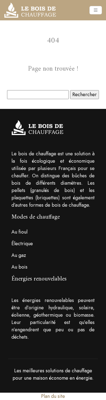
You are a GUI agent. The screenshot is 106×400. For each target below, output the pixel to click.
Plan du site (53, 396)
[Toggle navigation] (95, 10)
